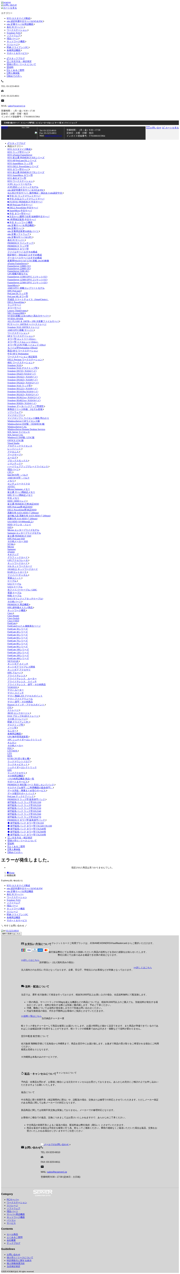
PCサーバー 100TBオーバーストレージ (26, 324)
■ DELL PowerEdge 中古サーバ (22, 207)
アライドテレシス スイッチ (22, 681)
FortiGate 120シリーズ (18, 652)
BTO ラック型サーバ (18, 152)
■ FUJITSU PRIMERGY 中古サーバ (24, 202)
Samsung (11, 549)
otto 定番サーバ (15, 228)
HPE (9, 770)
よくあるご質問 (16, 70)
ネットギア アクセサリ (19, 670)
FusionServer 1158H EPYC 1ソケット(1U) (27, 277)
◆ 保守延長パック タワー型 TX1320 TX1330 (29, 826)
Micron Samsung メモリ (18, 489)
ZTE (9, 707)
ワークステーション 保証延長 (22, 356)
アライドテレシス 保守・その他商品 (26, 684)
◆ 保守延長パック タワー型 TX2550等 (26, 835)
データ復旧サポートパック (21, 793)
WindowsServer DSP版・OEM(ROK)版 (26, 424)
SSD (9, 527)
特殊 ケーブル (14, 595)
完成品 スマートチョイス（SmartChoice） (28, 299)
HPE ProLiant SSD (16, 539)
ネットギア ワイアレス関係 (21, 667)
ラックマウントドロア (19, 761)
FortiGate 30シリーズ (17, 629)
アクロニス (13, 452)
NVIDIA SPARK (15, 318)
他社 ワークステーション (20, 362)
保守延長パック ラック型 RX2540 (24, 811)
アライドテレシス (16, 675)
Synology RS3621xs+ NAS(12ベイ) (23, 397)
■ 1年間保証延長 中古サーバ (21, 219)
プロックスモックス (17, 460)
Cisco (10, 613)
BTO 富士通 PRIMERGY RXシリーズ (25, 157)
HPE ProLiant (14, 291)
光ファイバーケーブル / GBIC (22, 590)
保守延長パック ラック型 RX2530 (24, 808)
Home (11, 873)
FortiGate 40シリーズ (17, 632)
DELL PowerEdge (16, 302)
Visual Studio (13, 443)
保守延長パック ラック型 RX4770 (24, 817)
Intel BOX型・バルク (17, 475)
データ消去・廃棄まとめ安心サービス (26, 790)
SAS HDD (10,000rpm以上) (20, 521)
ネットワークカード (17, 563)
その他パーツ (14, 601)
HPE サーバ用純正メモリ (20, 495)
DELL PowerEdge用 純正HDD (22, 510)
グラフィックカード (17, 557)
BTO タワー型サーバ (18, 169)
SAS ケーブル (14, 584)
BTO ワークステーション (20, 181)
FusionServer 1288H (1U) (19, 266)
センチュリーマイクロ (18, 484)
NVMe (10, 544)
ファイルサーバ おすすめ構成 (22, 252)
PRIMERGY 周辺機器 (18, 604)
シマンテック (14, 463)
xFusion (11, 552)
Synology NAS (14, 33)
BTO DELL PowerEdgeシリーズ (22, 166)
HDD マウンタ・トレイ (19, 524)
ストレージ (13, 44)
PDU (10, 748)
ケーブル (12, 581)
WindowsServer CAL (17, 427)
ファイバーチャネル (17, 575)
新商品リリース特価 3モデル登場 (25, 409)
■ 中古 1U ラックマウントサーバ (23, 196)
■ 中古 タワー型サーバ (18, 213)
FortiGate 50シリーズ (17, 635)
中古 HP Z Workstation (18, 354)
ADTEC (11, 486)
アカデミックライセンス (19, 446)
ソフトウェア (14, 35)
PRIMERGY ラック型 (18, 246)
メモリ (11, 481)
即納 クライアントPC (18, 47)
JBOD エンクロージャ (18, 713)
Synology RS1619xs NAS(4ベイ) (22, 391)
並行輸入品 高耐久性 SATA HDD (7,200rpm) (28, 516)
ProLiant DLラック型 (17, 293)
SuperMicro (13, 285)
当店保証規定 (13, 1266)
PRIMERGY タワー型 (18, 249)
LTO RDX (12, 751)
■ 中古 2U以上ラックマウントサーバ (25, 199)
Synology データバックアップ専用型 (25, 406)
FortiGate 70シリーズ (17, 641)
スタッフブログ (17, 58)
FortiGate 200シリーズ (18, 655)
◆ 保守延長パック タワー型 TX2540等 (26, 829)
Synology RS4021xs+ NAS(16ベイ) (23, 400)
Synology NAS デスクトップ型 (22, 368)
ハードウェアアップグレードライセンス (28, 466)
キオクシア (13, 554)
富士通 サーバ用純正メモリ (21, 492)
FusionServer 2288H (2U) (19, 268)
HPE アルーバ (14, 673)
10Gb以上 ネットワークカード (22, 569)
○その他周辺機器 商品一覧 (20, 779)
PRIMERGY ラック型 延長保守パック (26, 799)
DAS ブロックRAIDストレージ (23, 716)
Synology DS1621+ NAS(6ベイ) (22, 377)
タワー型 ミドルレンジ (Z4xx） (23, 342)
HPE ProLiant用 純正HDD (19, 507)
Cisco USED (13, 621)
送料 (11, 67)
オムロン (11, 742)
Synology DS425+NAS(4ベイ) (21, 374)
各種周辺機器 (14, 50)
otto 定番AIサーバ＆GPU (19, 237)
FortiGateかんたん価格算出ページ (24, 626)
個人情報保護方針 (16, 1263)
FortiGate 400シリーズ (18, 658)
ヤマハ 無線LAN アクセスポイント (25, 696)
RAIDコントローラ (17, 572)
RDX (9, 756)
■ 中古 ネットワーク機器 (19, 222)
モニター (12, 731)
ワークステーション (17, 30)
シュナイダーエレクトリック (22, 767)
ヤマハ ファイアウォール (20, 699)
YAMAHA (12, 687)
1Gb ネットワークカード (19, 566)
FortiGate (11, 623)
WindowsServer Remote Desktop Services (26, 429)
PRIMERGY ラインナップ (20, 243)
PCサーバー (13, 1199)
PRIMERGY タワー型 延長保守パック (26, 820)
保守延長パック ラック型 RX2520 (24, 805)
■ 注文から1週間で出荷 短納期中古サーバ (28, 216)
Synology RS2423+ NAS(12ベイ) (23, 394)
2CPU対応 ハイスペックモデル (22, 187)
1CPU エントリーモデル (19, 184)
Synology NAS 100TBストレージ (23, 327)
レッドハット (14, 449)
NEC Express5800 (16, 313)
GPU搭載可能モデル (17, 274)
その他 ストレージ (17, 719)
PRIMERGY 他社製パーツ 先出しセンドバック (31, 784)
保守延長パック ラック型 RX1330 (24, 802)
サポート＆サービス (17, 53)
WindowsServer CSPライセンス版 (23, 421)
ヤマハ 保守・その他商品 (20, 702)
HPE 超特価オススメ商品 (20, 607)
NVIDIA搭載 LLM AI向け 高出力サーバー (28, 316)
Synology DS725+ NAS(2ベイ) (21, 371)
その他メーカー (15, 745)
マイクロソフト (15, 415)
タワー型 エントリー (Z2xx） (22, 339)
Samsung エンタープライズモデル (24, 533)
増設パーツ (13, 38)
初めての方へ (15, 76)
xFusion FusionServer (17, 263)
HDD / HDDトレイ (17, 501)
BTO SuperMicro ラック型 (20, 163)
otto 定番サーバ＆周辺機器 (20, 24)
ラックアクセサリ (16, 773)
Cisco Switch (13, 618)
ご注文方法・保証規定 (20, 61)
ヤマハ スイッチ (15, 693)
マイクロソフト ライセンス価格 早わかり (28, 418)
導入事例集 (14, 73)
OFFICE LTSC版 (15, 440)
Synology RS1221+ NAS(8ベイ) (22, 388)
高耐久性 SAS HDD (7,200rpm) (22, 518)
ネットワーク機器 (16, 41)
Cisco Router (13, 616)
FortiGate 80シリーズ (17, 643)
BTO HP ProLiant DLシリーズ (21, 160)
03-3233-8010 (12, 930)
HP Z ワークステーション (20, 336)
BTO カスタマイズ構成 (19, 18)
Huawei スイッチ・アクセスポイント (26, 704)
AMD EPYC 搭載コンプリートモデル (26, 288)
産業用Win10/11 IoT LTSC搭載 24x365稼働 (28, 261)
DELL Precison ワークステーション (25, 359)
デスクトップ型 (15, 725)
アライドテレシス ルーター (22, 678)
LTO (9, 753)
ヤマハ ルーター (15, 690)
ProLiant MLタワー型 (17, 296)
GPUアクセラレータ (17, 560)
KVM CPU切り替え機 (18, 758)
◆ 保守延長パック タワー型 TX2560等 (26, 832)
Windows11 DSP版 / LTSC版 (20, 437)
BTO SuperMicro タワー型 (20, 175)
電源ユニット (14, 578)
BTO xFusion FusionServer (19, 155)
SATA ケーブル (14, 587)
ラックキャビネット (17, 764)
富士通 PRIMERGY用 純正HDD (23, 504)
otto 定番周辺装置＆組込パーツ (23, 231)
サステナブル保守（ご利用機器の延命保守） (30, 787)
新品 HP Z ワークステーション (22, 351)
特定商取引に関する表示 (19, 1260)
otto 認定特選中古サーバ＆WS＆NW (25, 21)
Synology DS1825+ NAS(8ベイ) (22, 380)
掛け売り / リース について (22, 64)
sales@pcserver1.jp (16, 106)
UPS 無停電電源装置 (18, 736)
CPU (10, 472)
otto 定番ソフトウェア (18, 234)
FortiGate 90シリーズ (17, 646)
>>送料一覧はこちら (31, 1016)
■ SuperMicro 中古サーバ (19, 210)
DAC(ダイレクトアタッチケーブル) (25, 598)
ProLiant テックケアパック (20, 796)
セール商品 (12, 1234)
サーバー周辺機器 (16, 1214)
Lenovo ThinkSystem (17, 310)
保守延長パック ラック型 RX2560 (24, 814)
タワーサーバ (14, 308)
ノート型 (12, 728)
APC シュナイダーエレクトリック (24, 739)
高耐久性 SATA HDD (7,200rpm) (23, 513)
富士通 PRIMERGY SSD (19, 536)
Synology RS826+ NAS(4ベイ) (21, 403)
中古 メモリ (13, 498)
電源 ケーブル (14, 593)
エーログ (12, 457)
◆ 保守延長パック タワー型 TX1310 (25, 823)
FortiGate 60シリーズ (17, 638)
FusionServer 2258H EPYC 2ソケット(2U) (27, 282)
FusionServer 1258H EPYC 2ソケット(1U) (27, 279)
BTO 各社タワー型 (16, 178)
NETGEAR (13, 661)
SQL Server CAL (15, 435)
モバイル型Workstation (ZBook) (22, 348)
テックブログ (13, 1243)
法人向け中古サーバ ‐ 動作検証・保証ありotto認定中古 (35, 193)
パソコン (11, 1220)
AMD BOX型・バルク (18, 478)
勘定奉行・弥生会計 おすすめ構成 (24, 255)
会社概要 (11, 1240)
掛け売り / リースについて (20, 1257)
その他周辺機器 (15, 776)
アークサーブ (14, 455)
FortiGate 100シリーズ (18, 649)
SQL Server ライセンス (18, 432)
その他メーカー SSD (17, 541)
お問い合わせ (13, 1254)
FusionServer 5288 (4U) (18, 271)
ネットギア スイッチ (17, 664)
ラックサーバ (14, 305)
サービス (11, 1223)
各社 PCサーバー (15, 27)
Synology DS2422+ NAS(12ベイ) (23, 383)
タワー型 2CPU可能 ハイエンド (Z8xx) (26, 345)
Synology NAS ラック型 (19, 386)
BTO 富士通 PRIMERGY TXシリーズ (25, 172)
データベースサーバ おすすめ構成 (24, 258)
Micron (10, 547)
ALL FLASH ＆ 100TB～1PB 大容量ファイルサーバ (33, 321)
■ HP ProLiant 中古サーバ (19, 205)
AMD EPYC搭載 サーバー (20, 330)
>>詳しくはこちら (30, 960)
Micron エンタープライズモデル (23, 530)
